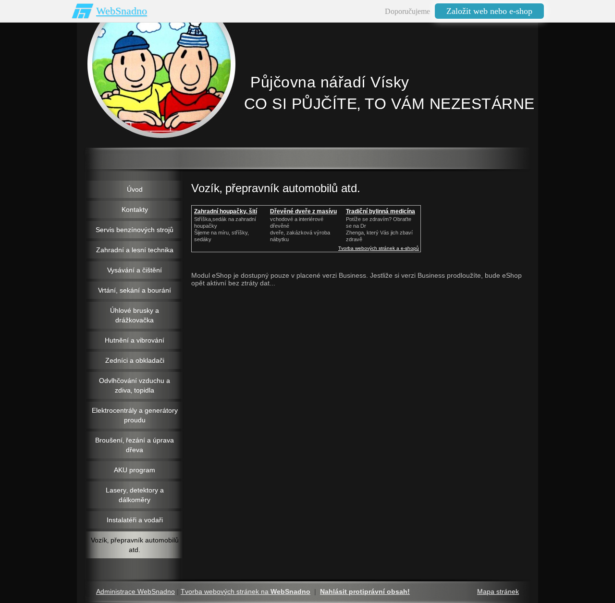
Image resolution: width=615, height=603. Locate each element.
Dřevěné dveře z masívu (303, 211)
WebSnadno (121, 11)
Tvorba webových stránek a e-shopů (378, 248)
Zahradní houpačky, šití (225, 211)
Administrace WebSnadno (135, 591)
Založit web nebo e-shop (489, 11)
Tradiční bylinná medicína (380, 211)
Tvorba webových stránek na (245, 591)
